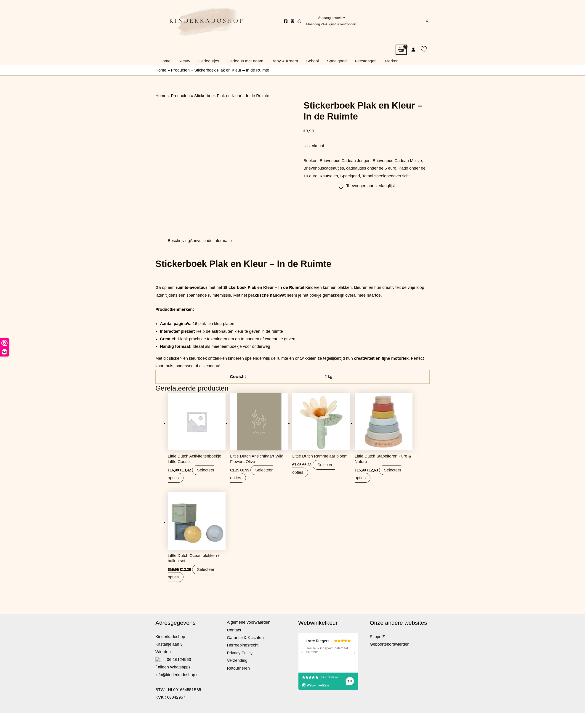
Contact (234, 630)
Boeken (310, 160)
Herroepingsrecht (242, 645)
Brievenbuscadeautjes (323, 168)
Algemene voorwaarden (248, 622)
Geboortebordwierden (390, 644)
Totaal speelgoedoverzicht (386, 176)
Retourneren (238, 668)
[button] (427, 21)
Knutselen (329, 176)
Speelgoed (350, 176)
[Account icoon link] (413, 50)
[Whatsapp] (299, 21)
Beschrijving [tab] (179, 240)
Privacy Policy (240, 653)
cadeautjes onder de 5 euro (371, 168)
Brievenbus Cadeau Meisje (397, 160)
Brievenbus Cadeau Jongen (345, 160)
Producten (180, 70)
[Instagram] (292, 21)
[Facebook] (286, 21)
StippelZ (377, 636)
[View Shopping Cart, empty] (401, 50)
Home (160, 70)
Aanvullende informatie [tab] (211, 240)
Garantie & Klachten (245, 637)
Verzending (237, 660)
